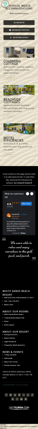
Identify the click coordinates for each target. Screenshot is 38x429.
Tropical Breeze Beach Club (14, 318)
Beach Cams (8, 305)
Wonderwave (11, 385)
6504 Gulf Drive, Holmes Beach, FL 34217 (18, 298)
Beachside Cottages (12, 100)
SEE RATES (20, 22)
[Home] (5, 4)
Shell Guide (8, 358)
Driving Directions (10, 335)
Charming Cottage (12, 62)
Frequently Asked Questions (14, 345)
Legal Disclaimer (10, 342)
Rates (6, 321)
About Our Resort (16, 331)
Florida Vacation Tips (12, 365)
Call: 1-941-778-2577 (11, 301)
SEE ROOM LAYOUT (20, 37)
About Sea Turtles (11, 362)
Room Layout (9, 325)
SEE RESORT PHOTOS (20, 30)
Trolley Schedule (10, 355)
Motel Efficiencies (13, 139)
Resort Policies (9, 338)
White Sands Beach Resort (14, 314)
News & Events (13, 351)
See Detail (8, 78)
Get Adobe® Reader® (23, 183)
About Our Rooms (16, 311)
